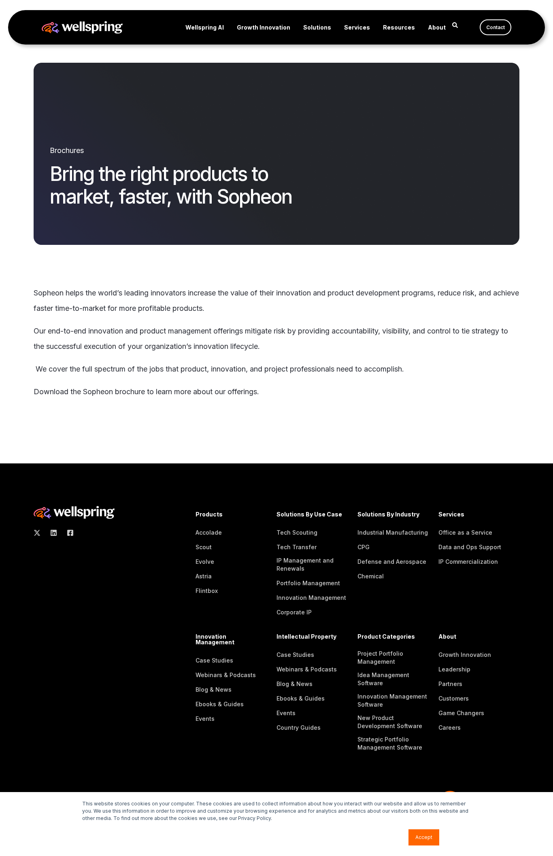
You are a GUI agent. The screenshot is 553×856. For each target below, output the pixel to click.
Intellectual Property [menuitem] (306, 637)
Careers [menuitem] (449, 727)
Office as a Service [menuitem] (465, 532)
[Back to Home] (82, 28)
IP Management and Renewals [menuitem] (305, 564)
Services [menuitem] (357, 27)
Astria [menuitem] (204, 576)
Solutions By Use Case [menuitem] (309, 515)
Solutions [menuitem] (317, 27)
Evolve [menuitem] (205, 561)
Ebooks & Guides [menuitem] (220, 704)
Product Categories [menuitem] (386, 637)
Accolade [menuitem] (209, 532)
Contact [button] (495, 27)
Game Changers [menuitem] (461, 712)
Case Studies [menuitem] (214, 660)
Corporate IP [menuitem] (294, 612)
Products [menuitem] (209, 515)
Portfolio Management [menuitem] (308, 583)
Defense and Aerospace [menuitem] (391, 561)
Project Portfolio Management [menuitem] (380, 657)
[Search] (455, 24)
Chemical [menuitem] (370, 576)
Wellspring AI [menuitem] (204, 27)
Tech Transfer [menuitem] (296, 547)
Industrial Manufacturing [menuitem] (392, 532)
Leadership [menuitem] (454, 669)
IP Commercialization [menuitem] (468, 561)
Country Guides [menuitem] (298, 727)
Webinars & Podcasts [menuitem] (226, 674)
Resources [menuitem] (399, 27)
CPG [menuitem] (363, 547)
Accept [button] (423, 837)
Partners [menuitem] (450, 683)
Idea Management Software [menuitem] (383, 678)
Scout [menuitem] (204, 547)
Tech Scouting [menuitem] (296, 532)
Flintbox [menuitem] (207, 590)
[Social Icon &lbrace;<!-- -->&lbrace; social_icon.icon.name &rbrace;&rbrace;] (39, 532)
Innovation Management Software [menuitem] (392, 700)
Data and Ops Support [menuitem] (469, 547)
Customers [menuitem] (453, 698)
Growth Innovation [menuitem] (263, 27)
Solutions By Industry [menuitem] (388, 515)
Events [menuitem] (205, 718)
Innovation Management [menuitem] (311, 597)
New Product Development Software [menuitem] (389, 721)
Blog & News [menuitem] (214, 689)
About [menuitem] (437, 27)
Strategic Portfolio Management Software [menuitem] (389, 743)
